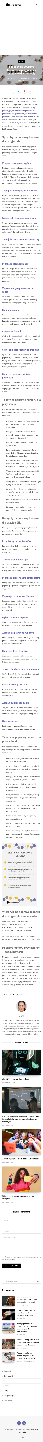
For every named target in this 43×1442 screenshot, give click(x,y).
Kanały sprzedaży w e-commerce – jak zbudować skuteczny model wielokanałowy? (27, 1327)
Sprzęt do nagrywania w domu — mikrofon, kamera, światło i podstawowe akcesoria (28, 1342)
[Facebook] (19, 1423)
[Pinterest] (24, 91)
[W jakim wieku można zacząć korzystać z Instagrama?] (21, 1179)
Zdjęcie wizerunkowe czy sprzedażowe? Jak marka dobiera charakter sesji (27, 1299)
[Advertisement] (21, 32)
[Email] (30, 91)
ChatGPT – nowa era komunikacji (15, 1079)
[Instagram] (24, 1423)
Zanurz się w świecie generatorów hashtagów (20, 1159)
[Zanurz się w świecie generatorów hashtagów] (21, 1142)
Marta (13, 78)
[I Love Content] (14, 5)
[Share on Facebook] (13, 91)
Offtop (21, 61)
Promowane (8, 1400)
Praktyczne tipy (9, 1396)
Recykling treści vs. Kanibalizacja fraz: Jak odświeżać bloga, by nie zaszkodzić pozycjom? (26, 1357)
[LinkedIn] (17, 994)
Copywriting (8, 1381)
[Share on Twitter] (19, 91)
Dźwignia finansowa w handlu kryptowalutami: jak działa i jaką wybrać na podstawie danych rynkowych (20, 1119)
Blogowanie (7, 1371)
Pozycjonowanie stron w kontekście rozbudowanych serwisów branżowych (27, 1312)
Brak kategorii (8, 1376)
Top (22, 1437)
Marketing (7, 1386)
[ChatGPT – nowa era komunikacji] (21, 1062)
